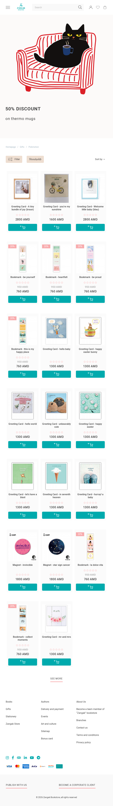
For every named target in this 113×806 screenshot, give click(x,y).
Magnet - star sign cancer (56, 565)
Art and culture (48, 723)
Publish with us (16, 785)
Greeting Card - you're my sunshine (56, 208)
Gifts (22, 147)
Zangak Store (13, 723)
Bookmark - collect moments (23, 638)
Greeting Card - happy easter (90, 425)
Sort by (98, 159)
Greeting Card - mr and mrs (56, 636)
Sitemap (45, 731)
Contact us (82, 727)
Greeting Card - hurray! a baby (90, 496)
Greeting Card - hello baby (56, 349)
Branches (81, 720)
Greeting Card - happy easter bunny (90, 350)
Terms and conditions (87, 735)
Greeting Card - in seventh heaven (56, 496)
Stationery (11, 716)
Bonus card (47, 738)
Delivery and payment (52, 709)
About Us (81, 701)
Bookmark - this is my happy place (22, 350)
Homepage (11, 147)
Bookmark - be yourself (22, 277)
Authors (45, 701)
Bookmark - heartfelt (56, 277)
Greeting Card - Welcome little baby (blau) (90, 208)
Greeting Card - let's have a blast (23, 496)
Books (9, 701)
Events (44, 716)
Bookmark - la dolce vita (90, 565)
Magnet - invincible (23, 565)
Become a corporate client (77, 785)
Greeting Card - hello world (23, 424)
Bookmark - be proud (90, 277)
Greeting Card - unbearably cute (56, 425)
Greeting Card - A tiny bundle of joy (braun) (22, 208)
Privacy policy (83, 742)
